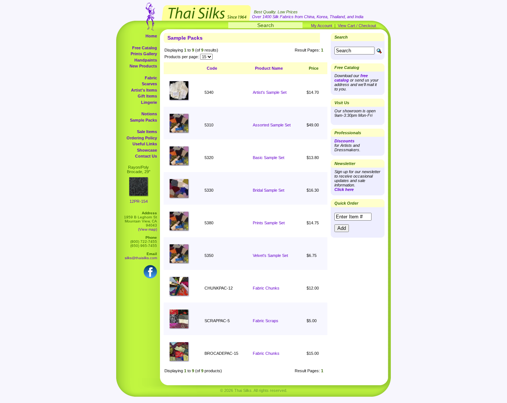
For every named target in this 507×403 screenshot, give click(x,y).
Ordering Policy (142, 138)
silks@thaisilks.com (141, 258)
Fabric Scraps (265, 320)
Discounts (344, 141)
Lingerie (149, 102)
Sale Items (147, 131)
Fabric (151, 78)
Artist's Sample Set (270, 92)
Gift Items (147, 96)
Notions (149, 114)
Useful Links (145, 144)
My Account (321, 25)
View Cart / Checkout (357, 25)
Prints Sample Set (269, 223)
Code (212, 68)
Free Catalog (144, 48)
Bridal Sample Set (268, 190)
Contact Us (146, 156)
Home (151, 36)
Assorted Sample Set (272, 125)
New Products (143, 66)
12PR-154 (139, 201)
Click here (344, 189)
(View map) (147, 229)
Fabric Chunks (266, 288)
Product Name (269, 68)
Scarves (149, 84)
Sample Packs (143, 120)
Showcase (147, 150)
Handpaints (145, 60)
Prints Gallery (144, 54)
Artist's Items (144, 90)
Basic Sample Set (268, 157)
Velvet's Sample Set (270, 255)
